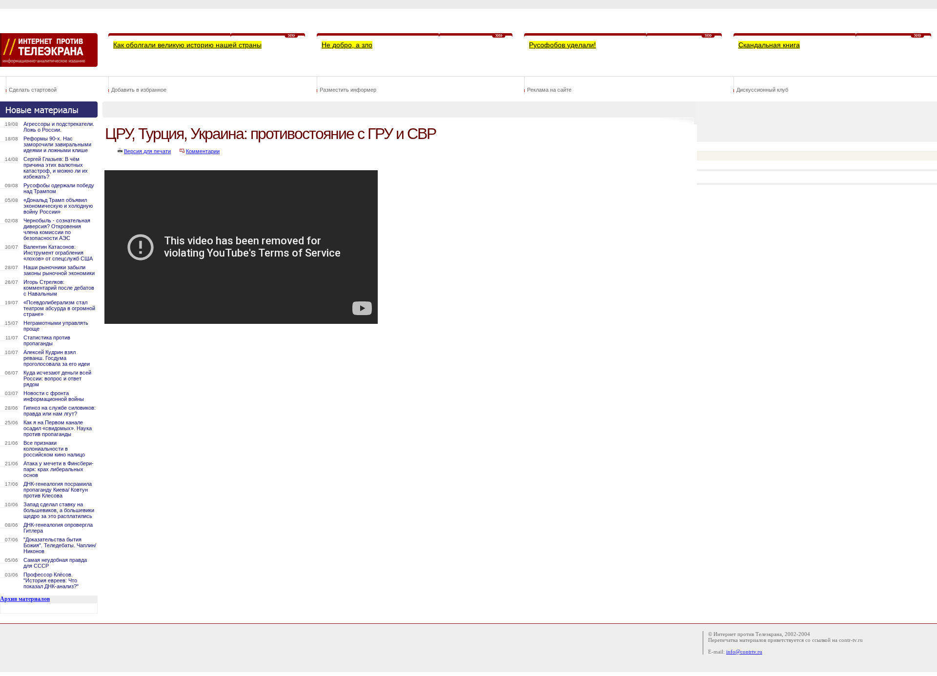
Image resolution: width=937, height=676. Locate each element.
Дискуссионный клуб (762, 90)
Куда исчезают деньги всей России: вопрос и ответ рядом (57, 378)
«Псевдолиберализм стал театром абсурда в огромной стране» (59, 308)
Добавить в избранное (138, 90)
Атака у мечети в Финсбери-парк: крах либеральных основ (58, 469)
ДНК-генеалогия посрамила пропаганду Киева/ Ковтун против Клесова (57, 489)
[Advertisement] (280, 355)
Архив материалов (25, 599)
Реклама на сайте (549, 90)
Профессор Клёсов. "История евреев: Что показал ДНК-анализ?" (51, 580)
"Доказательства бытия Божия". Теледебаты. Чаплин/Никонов (59, 545)
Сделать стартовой (33, 90)
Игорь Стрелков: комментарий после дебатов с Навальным (58, 288)
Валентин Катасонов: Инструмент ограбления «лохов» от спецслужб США (58, 252)
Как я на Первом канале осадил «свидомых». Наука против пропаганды (57, 428)
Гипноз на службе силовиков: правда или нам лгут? (59, 411)
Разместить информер (348, 90)
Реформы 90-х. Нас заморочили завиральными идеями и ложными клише (57, 144)
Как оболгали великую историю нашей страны (187, 45)
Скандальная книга (769, 45)
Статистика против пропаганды (46, 340)
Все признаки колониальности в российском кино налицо (54, 448)
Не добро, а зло (347, 45)
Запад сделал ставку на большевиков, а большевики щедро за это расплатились (58, 510)
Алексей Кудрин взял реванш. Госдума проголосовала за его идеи (56, 358)
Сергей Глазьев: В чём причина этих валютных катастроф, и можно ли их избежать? (55, 167)
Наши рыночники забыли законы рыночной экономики (59, 270)
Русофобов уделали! (562, 45)
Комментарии (203, 151)
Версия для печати (147, 151)
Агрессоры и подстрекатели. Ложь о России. (58, 127)
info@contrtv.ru (744, 652)
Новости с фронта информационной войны (53, 396)
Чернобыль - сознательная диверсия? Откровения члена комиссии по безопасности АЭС (56, 229)
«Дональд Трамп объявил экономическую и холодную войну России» (58, 206)
